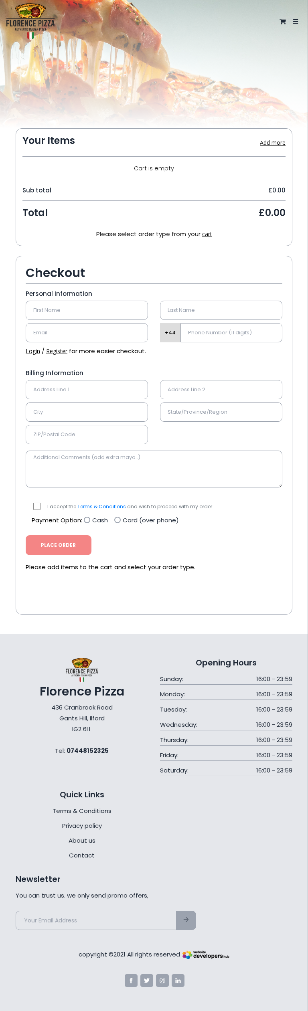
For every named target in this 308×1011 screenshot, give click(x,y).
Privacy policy (82, 825)
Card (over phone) (151, 520)
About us (82, 840)
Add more (273, 142)
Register (56, 351)
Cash (100, 520)
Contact (82, 855)
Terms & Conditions (101, 506)
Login (33, 351)
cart (207, 234)
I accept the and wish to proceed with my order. (130, 506)
